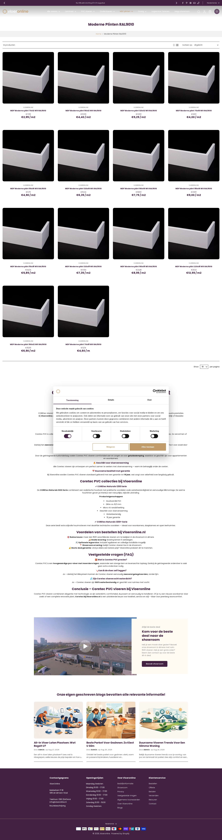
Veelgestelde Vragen (127, 795)
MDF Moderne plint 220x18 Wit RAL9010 (193, 266)
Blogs (120, 808)
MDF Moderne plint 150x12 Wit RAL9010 (28, 344)
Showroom (122, 787)
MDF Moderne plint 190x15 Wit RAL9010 (193, 188)
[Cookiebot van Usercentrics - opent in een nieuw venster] (155, 391)
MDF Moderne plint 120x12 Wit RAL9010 (138, 110)
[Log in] (204, 11)
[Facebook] (183, 3)
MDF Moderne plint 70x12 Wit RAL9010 (28, 110)
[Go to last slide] (4, 3)
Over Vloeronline (124, 804)
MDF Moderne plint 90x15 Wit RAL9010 (28, 188)
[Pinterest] (187, 3)
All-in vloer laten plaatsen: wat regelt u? (55, 744)
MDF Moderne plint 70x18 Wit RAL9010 (83, 344)
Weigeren (110, 447)
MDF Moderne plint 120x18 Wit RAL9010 (83, 266)
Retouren (153, 800)
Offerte (152, 787)
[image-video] (85, 646)
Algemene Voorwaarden (128, 800)
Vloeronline (105, 833)
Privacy (120, 791)
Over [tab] (149, 400)
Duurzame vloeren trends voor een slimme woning (162, 744)
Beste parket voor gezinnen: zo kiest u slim (110, 744)
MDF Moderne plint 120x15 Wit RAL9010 (83, 188)
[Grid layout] (177, 45)
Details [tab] (111, 400)
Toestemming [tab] (72, 400)
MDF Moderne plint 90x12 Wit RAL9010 (83, 110)
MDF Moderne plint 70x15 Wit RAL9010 (194, 110)
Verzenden (154, 795)
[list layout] (174, 45)
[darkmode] (216, 11)
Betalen (152, 791)
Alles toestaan (147, 447)
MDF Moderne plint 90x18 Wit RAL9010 (28, 266)
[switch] (96, 436)
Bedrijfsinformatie (125, 783)
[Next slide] (176, 3)
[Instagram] (190, 3)
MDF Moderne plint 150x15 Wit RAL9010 (138, 188)
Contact (152, 804)
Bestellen (153, 783)
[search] (198, 11)
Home (98, 34)
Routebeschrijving (58, 805)
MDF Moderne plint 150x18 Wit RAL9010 (138, 266)
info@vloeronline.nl (58, 802)
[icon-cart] (210, 11)
